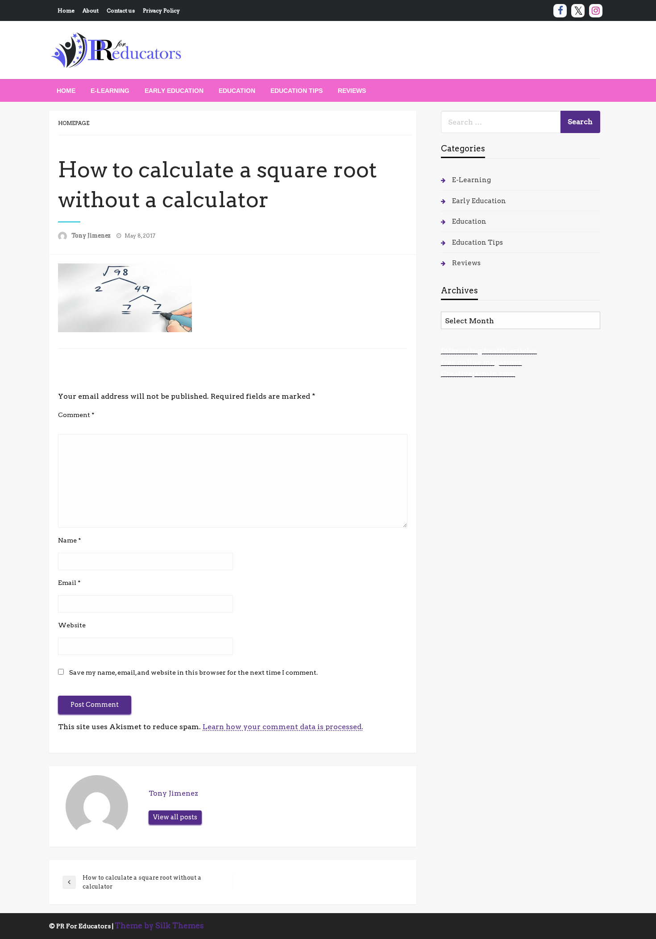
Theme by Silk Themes (159, 925)
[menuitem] (66, 90)
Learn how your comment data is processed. (283, 726)
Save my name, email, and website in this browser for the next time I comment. (193, 672)
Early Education (174, 90)
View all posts (175, 817)
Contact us (121, 10)
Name (69, 540)
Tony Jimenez (91, 235)
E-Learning (110, 90)
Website (72, 625)
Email (69, 582)
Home (66, 10)
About (91, 10)
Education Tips (296, 90)
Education (237, 90)
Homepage (73, 123)
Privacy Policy (161, 10)
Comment (76, 414)
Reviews (352, 90)
